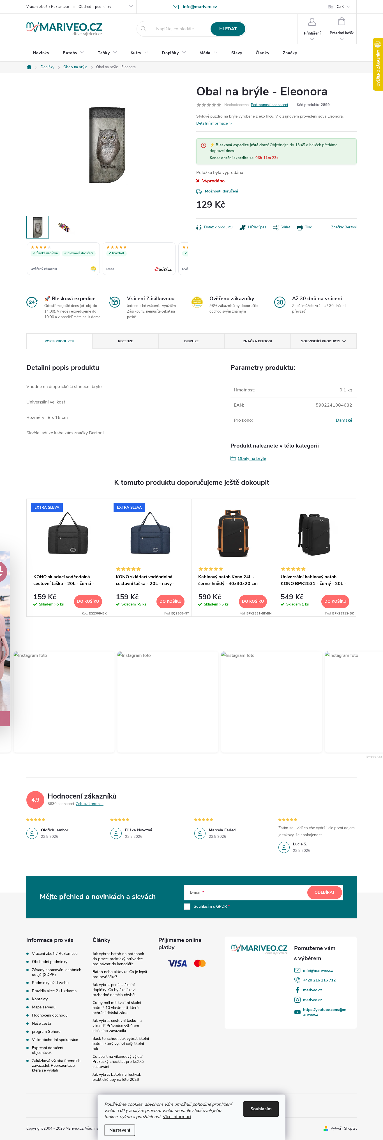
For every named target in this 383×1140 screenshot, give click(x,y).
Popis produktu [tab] (59, 341)
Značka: (344, 227)
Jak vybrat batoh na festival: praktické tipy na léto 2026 (117, 1077)
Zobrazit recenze (89, 803)
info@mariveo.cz (318, 970)
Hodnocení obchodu (50, 1015)
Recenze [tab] (125, 341)
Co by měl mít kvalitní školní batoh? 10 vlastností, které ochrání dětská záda (117, 1007)
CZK (340, 6)
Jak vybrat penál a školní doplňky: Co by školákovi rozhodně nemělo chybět (114, 989)
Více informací (177, 1117)
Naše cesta (41, 1023)
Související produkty (320, 341)
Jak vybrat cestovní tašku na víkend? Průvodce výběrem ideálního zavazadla (117, 1025)
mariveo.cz (312, 990)
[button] (57, 702)
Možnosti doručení (221, 191)
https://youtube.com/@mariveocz (324, 1012)
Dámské (344, 420)
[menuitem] (41, 53)
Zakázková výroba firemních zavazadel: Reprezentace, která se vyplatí (56, 1065)
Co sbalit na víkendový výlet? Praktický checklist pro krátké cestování (118, 1061)
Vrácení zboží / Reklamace (47, 6)
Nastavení (119, 1130)
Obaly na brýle (252, 458)
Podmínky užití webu (50, 982)
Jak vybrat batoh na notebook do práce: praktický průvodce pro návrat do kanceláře (118, 959)
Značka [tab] (257, 341)
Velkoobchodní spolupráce (55, 1039)
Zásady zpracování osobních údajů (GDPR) (56, 972)
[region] (107, 259)
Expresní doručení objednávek (47, 1050)
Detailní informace (212, 123)
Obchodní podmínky (95, 6)
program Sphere (46, 1031)
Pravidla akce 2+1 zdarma (54, 991)
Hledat (228, 29)
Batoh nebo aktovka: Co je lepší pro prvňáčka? (120, 974)
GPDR (221, 906)
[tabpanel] (68, 557)
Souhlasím (261, 1109)
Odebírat (325, 892)
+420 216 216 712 (319, 980)
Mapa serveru (44, 1007)
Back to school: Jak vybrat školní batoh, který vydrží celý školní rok (121, 1043)
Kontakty (40, 999)
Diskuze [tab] (191, 341)
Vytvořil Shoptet (344, 1128)
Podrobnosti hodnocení (269, 105)
